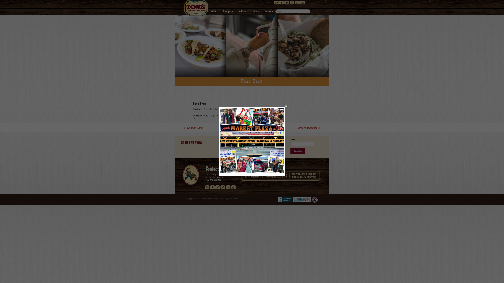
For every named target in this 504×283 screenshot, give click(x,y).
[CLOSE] (286, 105)
